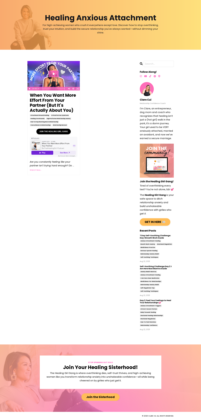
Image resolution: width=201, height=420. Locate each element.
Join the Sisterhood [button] (100, 397)
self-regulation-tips (148, 288)
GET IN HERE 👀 (155, 222)
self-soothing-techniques (149, 257)
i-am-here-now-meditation (150, 278)
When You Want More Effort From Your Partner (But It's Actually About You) (53, 103)
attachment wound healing (39, 115)
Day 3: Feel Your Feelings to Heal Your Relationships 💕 (155, 301)
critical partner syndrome (60, 115)
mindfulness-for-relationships (151, 281)
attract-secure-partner (149, 309)
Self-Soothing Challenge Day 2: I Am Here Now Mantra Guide (156, 267)
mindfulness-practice (148, 247)
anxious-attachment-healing (150, 241)
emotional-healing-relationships (152, 315)
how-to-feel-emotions (148, 322)
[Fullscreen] (77, 89)
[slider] (51, 89)
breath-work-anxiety (148, 244)
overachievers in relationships (40, 125)
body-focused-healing (148, 312)
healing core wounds (37, 118)
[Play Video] (29, 89)
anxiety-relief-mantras (148, 272)
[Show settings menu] (73, 89)
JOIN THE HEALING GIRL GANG (53, 131)
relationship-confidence (149, 325)
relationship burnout (60, 125)
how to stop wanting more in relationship (44, 122)
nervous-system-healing (149, 251)
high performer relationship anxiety (58, 118)
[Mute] (69, 89)
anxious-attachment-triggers (151, 306)
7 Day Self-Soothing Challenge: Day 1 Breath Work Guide (155, 236)
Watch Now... (35, 170)
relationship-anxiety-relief (150, 254)
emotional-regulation (164, 244)
